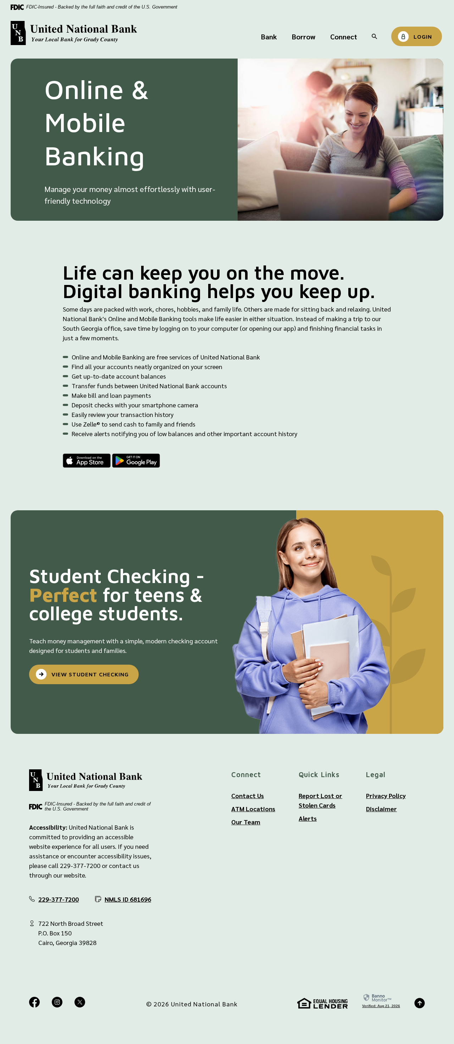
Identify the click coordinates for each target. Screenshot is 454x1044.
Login (423, 36)
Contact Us (247, 795)
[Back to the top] (419, 1003)
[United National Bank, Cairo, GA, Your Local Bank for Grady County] (74, 33)
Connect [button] (343, 36)
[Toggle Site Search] (374, 36)
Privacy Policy (386, 795)
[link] (381, 1001)
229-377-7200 (58, 899)
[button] (123, 899)
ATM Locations (253, 808)
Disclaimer (381, 808)
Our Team (245, 822)
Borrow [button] (303, 36)
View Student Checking (90, 674)
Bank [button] (269, 36)
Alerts (308, 818)
